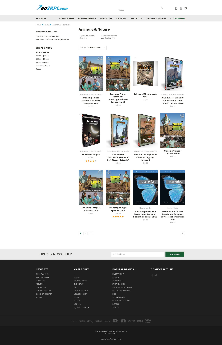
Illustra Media (118, 274)
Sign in (39, 294)
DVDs (76, 287)
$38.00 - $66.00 (42, 56)
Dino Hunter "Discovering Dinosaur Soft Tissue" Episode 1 (118, 157)
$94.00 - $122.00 (42, 62)
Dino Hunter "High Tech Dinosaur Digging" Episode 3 (145, 157)
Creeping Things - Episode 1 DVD (118, 209)
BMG (114, 294)
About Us (121, 18)
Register (48, 294)
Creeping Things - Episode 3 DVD (172, 152)
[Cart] (185, 8)
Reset (38, 69)
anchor (115, 277)
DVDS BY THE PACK (81, 291)
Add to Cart (145, 78)
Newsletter (106, 18)
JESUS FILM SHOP (66, 18)
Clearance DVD (80, 281)
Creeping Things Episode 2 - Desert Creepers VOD (91, 101)
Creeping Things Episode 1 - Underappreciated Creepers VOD (118, 98)
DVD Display (78, 284)
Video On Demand (87, 18)
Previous (215, 337)
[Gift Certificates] (181, 8)
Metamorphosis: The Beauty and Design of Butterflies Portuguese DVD (172, 215)
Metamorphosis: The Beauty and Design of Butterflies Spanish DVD (145, 214)
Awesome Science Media (122, 287)
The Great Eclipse (91, 154)
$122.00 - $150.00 (43, 65)
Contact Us (136, 18)
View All (115, 307)
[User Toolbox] (176, 8)
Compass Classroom (121, 291)
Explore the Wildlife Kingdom (47, 36)
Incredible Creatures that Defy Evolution (52, 39)
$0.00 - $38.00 (42, 52)
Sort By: (83, 47)
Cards (77, 277)
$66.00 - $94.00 (42, 59)
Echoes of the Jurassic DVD (145, 95)
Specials (77, 301)
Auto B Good (117, 281)
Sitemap (39, 297)
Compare (90, 76)
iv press (115, 304)
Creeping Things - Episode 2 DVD (91, 209)
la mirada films (118, 284)
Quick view (91, 71)
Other (76, 297)
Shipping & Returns (156, 18)
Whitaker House (118, 297)
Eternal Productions (121, 301)
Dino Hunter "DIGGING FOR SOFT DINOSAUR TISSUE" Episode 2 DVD (172, 101)
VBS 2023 (77, 304)
